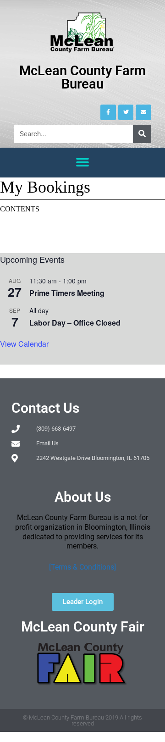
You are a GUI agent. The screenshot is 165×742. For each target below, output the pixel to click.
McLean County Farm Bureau (82, 77)
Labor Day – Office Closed (75, 322)
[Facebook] (108, 112)
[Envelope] (143, 112)
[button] (82, 162)
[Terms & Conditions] (82, 567)
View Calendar (24, 343)
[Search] (142, 134)
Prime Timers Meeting (66, 293)
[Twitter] (126, 112)
